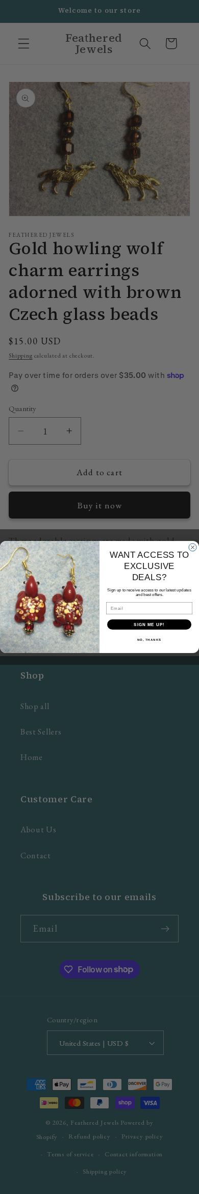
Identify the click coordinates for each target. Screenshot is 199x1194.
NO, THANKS (149, 640)
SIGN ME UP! (149, 624)
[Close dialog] (192, 547)
